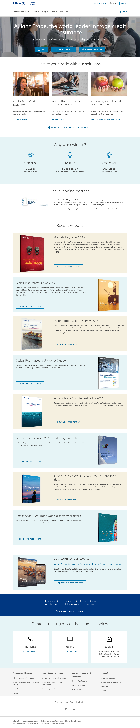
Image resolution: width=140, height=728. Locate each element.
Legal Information (19, 723)
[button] (123, 11)
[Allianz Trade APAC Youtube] (74, 709)
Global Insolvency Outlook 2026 (36, 283)
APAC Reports (77, 689)
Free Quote (64, 12)
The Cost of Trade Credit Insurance (54, 678)
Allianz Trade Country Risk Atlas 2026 (78, 398)
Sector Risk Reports (78, 685)
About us (35, 12)
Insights (45, 12)
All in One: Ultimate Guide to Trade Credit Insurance (87, 564)
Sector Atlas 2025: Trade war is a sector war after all (49, 516)
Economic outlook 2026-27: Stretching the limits (46, 438)
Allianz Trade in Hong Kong (111, 682)
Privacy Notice (33, 723)
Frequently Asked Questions (52, 689)
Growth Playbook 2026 (69, 237)
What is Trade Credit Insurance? (24, 678)
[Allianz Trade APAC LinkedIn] (66, 709)
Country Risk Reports (79, 681)
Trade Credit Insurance (21, 12)
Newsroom (105, 686)
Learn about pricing (108, 678)
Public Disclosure (57, 723)
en (113, 3)
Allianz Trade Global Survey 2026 (76, 321)
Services (54, 12)
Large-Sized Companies (21, 689)
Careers (104, 691)
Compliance (45, 723)
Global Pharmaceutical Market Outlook (41, 360)
